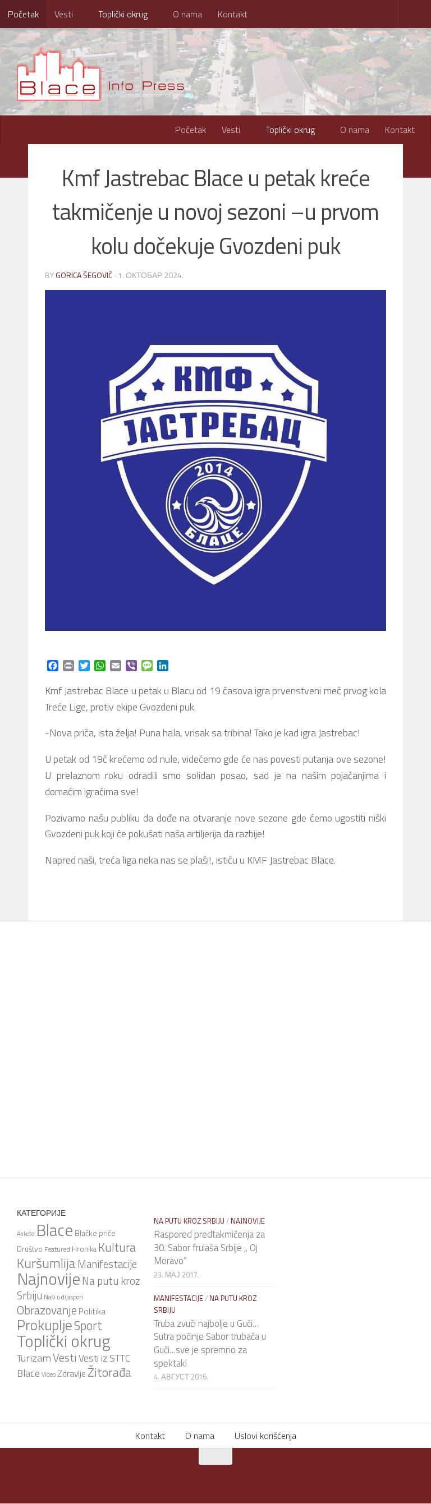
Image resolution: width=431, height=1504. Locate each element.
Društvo (30, 1248)
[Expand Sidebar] (14, 160)
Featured (57, 1248)
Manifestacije (107, 1263)
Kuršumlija (46, 1262)
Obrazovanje (47, 1309)
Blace (54, 1229)
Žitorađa (109, 1371)
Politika (92, 1310)
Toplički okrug (121, 14)
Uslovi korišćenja (265, 1435)
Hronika (84, 1248)
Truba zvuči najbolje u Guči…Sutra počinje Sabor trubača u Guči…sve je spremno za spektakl (210, 1343)
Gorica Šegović (84, 274)
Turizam (34, 1357)
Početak (23, 14)
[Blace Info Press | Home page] (108, 73)
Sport (88, 1325)
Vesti (63, 14)
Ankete (25, 1233)
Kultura (117, 1247)
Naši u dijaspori (63, 1296)
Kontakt (230, 14)
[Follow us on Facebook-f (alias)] (201, 1478)
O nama (185, 14)
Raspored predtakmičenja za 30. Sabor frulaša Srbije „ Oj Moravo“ (209, 1246)
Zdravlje (71, 1373)
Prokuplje (44, 1324)
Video (49, 1373)
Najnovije (48, 1278)
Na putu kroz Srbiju (189, 1220)
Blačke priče (95, 1232)
